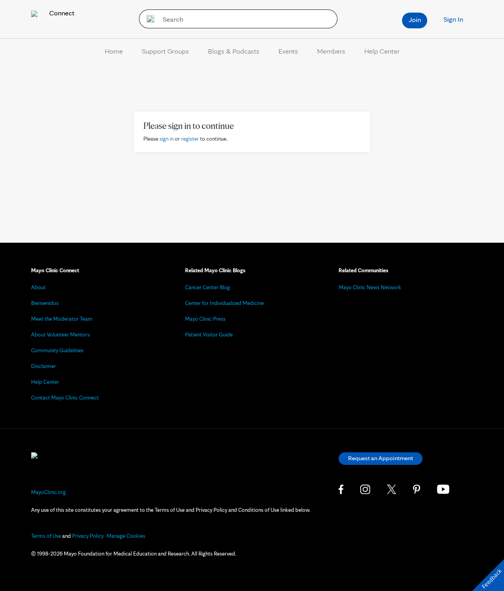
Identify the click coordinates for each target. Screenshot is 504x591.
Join (415, 19)
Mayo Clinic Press (205, 319)
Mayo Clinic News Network (370, 287)
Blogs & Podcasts (233, 51)
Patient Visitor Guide (209, 334)
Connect (61, 13)
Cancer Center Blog (207, 287)
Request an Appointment (380, 458)
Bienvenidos (45, 303)
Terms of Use (46, 536)
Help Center (382, 51)
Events (288, 51)
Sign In (453, 19)
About (38, 287)
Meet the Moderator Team (62, 319)
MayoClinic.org (48, 492)
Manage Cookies (126, 536)
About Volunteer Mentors (60, 334)
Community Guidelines (57, 350)
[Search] (148, 18)
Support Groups (165, 51)
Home (114, 51)
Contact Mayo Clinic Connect (65, 397)
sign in (166, 139)
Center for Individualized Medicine (224, 303)
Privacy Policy (88, 536)
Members (331, 51)
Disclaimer (43, 366)
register (190, 139)
